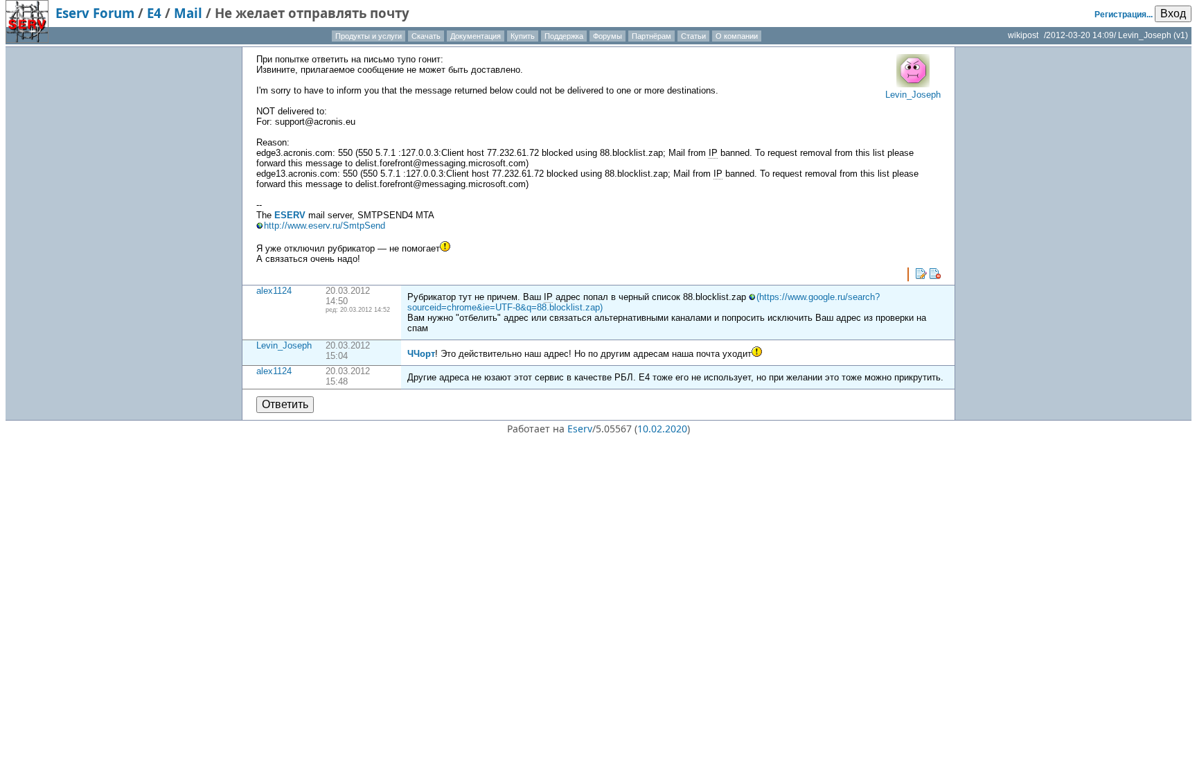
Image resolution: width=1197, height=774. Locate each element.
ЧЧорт (421, 354)
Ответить (285, 404)
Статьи (693, 36)
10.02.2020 (662, 428)
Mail (188, 12)
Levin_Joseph (284, 345)
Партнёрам (651, 36)
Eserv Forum (94, 12)
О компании (737, 36)
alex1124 (274, 290)
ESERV (289, 215)
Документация (475, 36)
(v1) (1180, 35)
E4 (154, 12)
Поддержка (563, 36)
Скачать (426, 36)
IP (713, 153)
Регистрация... (1123, 14)
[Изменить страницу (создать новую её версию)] (921, 273)
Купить (523, 36)
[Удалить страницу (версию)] (935, 273)
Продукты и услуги (368, 36)
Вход (1173, 13)
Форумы (607, 36)
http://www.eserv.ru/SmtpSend (324, 225)
